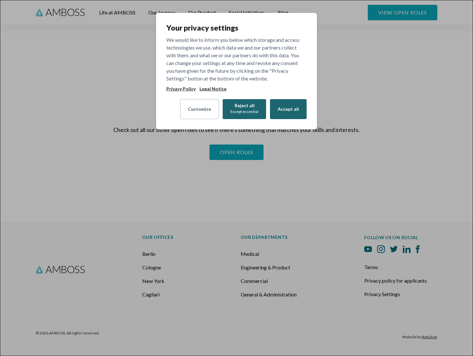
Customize (199, 109)
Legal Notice (213, 88)
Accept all (288, 109)
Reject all (244, 108)
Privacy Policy (181, 88)
